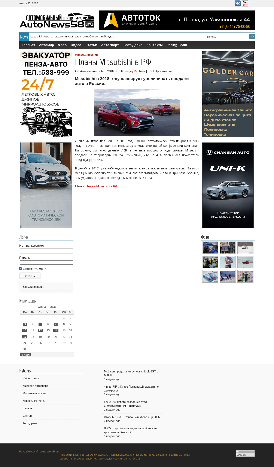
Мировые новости (86, 55)
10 (24, 330)
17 (24, 336)
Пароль (24, 257)
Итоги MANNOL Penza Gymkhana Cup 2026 (58, 36)
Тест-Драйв (133, 45)
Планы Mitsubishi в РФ (102, 186)
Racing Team (177, 45)
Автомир (46, 45)
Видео (76, 45)
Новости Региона (34, 400)
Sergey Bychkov (135, 71)
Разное (27, 408)
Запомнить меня (34, 268)
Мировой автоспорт (35, 385)
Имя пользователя (32, 245)
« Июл (25, 354)
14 (55, 330)
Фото (62, 45)
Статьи (91, 45)
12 (40, 330)
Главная (28, 45)
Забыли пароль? (33, 286)
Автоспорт (110, 45)
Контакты (155, 45)
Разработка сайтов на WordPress (39, 451)
